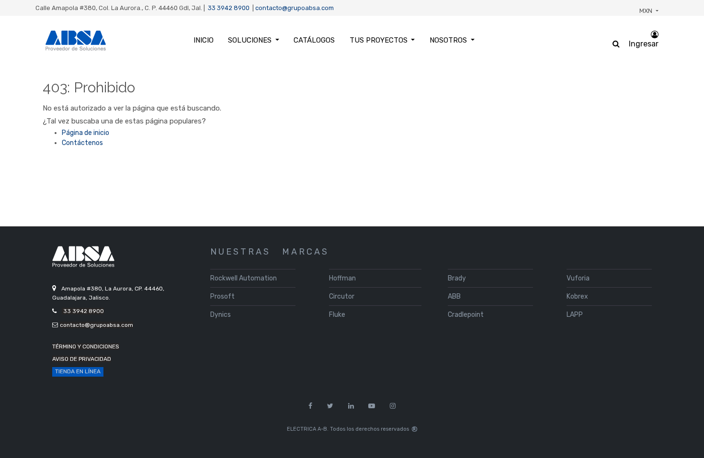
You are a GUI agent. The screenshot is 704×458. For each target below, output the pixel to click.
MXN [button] (646, 10)
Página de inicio (85, 133)
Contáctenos (82, 143)
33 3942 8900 (229, 7)
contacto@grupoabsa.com (294, 7)
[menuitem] (203, 40)
